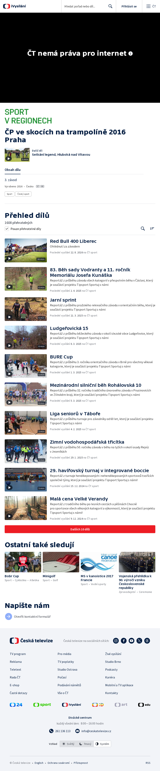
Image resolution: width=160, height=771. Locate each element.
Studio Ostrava (67, 669)
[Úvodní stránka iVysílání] (18, 6)
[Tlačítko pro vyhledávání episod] (143, 228)
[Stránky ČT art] (121, 706)
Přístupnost (81, 763)
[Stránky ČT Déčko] (98, 706)
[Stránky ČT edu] (144, 706)
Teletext (15, 669)
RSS (148, 763)
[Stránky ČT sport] (42, 706)
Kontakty (111, 693)
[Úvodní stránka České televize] (31, 641)
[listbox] (85, 744)
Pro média (64, 654)
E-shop (14, 685)
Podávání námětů (69, 685)
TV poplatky (66, 662)
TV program (18, 654)
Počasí (62, 677)
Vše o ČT (63, 693)
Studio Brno (113, 662)
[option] (68, 744)
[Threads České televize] (147, 641)
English (39, 763)
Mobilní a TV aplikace (119, 685)
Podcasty (111, 669)
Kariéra (110, 677)
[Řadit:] (152, 228)
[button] (27, 250)
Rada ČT (15, 677)
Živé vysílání (113, 654)
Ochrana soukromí (58, 763)
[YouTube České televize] (131, 641)
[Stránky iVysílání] (71, 706)
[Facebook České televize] (124, 641)
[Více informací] (130, 54)
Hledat (110, 6)
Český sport (23, 193)
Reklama (16, 662)
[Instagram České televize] (116, 641)
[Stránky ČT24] (16, 706)
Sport (9, 193)
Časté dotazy (18, 693)
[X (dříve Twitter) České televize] (139, 641)
